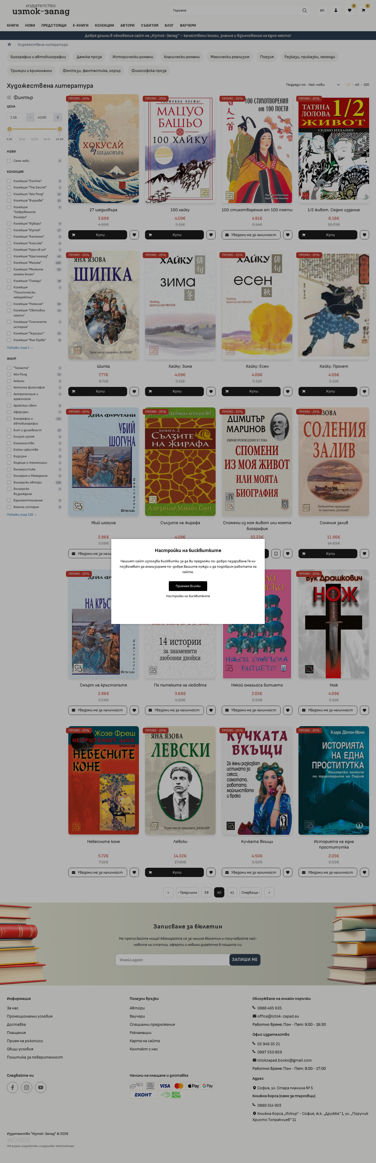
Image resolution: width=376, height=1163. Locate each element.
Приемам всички (188, 586)
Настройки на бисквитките (188, 596)
